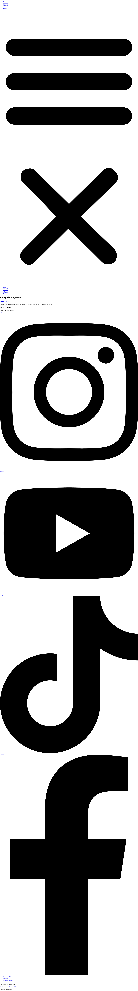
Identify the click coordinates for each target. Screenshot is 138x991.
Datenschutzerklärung (8, 976)
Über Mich (5, 4)
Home (4, 1)
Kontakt (5, 8)
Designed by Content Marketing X (8, 986)
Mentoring (5, 5)
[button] (69, 148)
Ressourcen (5, 7)
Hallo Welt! (4, 301)
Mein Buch (5, 3)
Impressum (5, 978)
